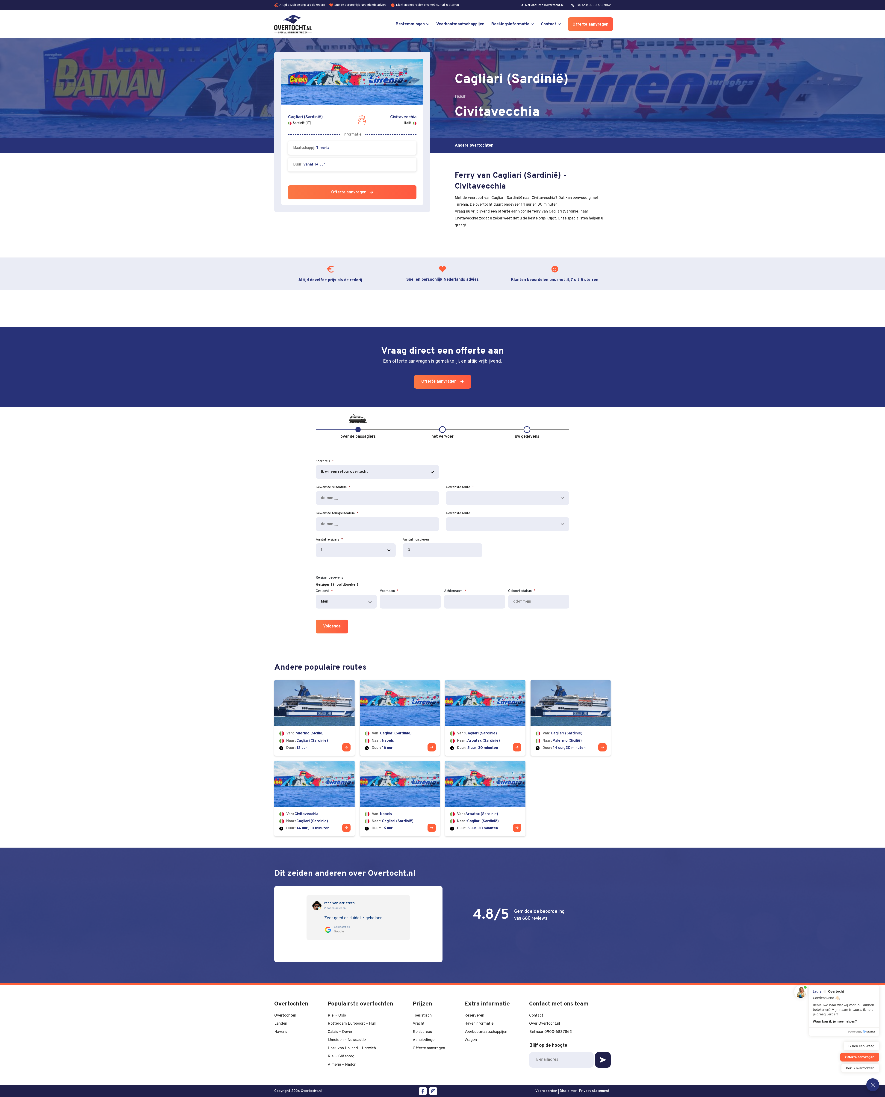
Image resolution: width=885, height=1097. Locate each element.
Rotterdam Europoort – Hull (352, 1024)
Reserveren (474, 1015)
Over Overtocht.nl (544, 1024)
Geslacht (324, 591)
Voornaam (389, 591)
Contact (548, 24)
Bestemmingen (410, 24)
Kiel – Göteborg (341, 1056)
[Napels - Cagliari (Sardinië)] (400, 798)
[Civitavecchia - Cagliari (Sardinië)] (314, 798)
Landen (280, 1024)
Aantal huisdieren (416, 539)
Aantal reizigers (329, 539)
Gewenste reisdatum (333, 487)
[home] (293, 24)
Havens (280, 1032)
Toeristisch (422, 1015)
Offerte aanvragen (590, 24)
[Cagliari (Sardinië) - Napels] (400, 717)
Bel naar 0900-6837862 (550, 1032)
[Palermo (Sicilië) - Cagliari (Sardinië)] (314, 717)
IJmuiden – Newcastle (347, 1040)
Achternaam (455, 591)
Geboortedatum (521, 591)
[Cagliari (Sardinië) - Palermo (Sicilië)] (571, 717)
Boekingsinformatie (510, 24)
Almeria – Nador (342, 1065)
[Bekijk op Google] (317, 905)
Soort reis (325, 461)
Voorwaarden (546, 1091)
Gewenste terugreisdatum (337, 513)
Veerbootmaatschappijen (460, 24)
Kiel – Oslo (337, 1015)
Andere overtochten (474, 145)
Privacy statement (594, 1091)
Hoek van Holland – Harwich (352, 1048)
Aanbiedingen (425, 1040)
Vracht (419, 1024)
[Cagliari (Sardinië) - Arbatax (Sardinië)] (485, 717)
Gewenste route (460, 487)
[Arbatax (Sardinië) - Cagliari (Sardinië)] (485, 798)
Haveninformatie (478, 1024)
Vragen (470, 1040)
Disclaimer (568, 1091)
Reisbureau (422, 1032)
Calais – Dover (340, 1032)
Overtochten (285, 1015)
